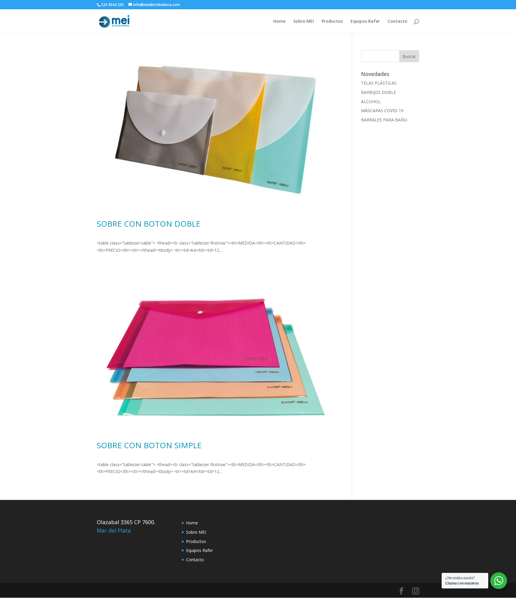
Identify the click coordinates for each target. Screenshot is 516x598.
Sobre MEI (303, 21)
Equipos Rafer (365, 21)
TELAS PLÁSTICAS (379, 83)
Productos (332, 21)
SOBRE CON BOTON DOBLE (148, 223)
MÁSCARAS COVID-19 (382, 110)
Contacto (397, 21)
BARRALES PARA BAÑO (384, 120)
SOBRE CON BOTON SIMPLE (149, 445)
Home (279, 21)
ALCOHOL (371, 101)
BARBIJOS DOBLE (378, 92)
